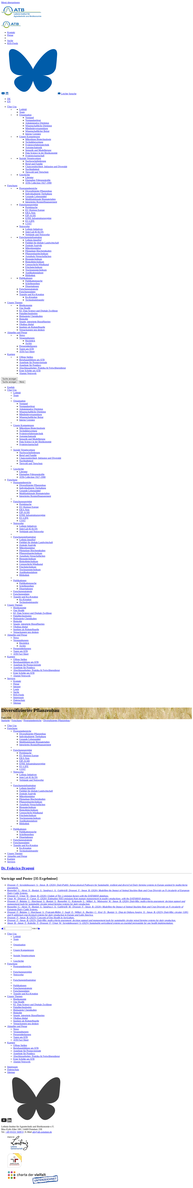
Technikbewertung (34, 142)
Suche (10, 40)
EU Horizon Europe (35, 210)
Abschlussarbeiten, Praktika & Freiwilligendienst (42, 368)
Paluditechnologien (28, 313)
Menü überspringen (10, 2)
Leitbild (23, 109)
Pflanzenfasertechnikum (36, 253)
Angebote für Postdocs (30, 365)
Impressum (18, 697)
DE (9, 99)
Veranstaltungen (27, 338)
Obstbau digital (26, 324)
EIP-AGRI (30, 215)
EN (9, 101)
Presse (10, 35)
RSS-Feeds (12, 43)
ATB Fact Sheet (27, 351)
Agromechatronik (33, 147)
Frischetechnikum (33, 267)
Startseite (5, 720)
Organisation (25, 115)
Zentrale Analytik (33, 245)
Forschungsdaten (27, 291)
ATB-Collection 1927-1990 (38, 183)
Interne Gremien (33, 134)
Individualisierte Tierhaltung (38, 193)
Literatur (29, 177)
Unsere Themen (14, 302)
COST (28, 223)
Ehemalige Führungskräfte (38, 180)
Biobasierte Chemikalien (31, 316)
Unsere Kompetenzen (29, 136)
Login (16, 689)
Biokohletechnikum (34, 261)
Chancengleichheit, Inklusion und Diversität (46, 166)
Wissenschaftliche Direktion (38, 125)
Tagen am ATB (26, 349)
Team (22, 112)
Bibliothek (30, 275)
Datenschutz (19, 700)
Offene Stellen (26, 357)
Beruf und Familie (34, 164)
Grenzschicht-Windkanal (37, 264)
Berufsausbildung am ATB (32, 359)
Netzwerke (24, 226)
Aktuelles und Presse (17, 332)
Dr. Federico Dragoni (17, 868)
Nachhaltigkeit (32, 169)
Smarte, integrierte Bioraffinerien (35, 321)
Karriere (11, 354)
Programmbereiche (28, 188)
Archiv (28, 343)
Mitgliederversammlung (36, 128)
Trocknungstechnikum (36, 270)
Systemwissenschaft (34, 155)
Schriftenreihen (32, 283)
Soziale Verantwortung (30, 158)
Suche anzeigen (9, 379)
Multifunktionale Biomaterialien (40, 199)
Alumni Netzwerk (27, 373)
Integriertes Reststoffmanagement (41, 202)
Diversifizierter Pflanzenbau (38, 191)
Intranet (17, 686)
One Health (24, 308)
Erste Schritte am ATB (30, 370)
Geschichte (24, 174)
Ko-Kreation (31, 297)
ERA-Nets (30, 213)
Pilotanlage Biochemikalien (38, 251)
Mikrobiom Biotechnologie (38, 139)
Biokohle (23, 319)
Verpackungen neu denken (32, 330)
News (22, 335)
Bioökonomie (25, 305)
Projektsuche (31, 207)
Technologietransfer (34, 300)
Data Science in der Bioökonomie (41, 153)
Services (11, 678)
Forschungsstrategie (28, 289)
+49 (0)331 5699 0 (14, 1132)
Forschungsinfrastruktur (30, 237)
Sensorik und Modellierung (38, 150)
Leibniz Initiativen (34, 229)
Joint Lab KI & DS (34, 232)
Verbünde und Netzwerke (37, 234)
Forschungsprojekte (28, 204)
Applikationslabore (34, 272)
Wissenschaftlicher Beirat (37, 131)
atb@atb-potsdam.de (42, 1132)
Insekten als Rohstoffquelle (32, 327)
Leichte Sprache (68, 93)
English (10, 387)
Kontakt (11, 32)
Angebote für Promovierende (33, 362)
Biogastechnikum (33, 259)
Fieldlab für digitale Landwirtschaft (42, 242)
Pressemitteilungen (28, 346)
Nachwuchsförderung (35, 161)
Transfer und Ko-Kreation (31, 294)
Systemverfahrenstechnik (37, 144)
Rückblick (30, 340)
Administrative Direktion (37, 123)
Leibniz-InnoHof (33, 240)
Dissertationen (32, 286)
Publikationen (25, 278)
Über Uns (12, 106)
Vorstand (29, 117)
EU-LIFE (30, 221)
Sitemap (17, 703)
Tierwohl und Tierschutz (37, 172)
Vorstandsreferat (33, 120)
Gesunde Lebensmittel (36, 196)
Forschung (12, 185)
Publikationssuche (34, 281)
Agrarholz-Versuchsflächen (38, 256)
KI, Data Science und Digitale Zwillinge (38, 310)
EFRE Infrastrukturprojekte (38, 218)
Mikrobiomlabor (33, 248)
